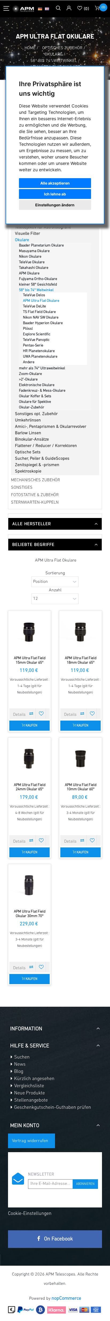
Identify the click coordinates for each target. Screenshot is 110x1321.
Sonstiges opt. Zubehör (36, 414)
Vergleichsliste (28, 1086)
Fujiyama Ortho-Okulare (38, 279)
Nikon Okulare (30, 257)
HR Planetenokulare (39, 351)
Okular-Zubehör (31, 407)
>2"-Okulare (28, 380)
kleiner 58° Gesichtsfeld (38, 285)
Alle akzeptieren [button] (55, 183)
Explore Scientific (36, 334)
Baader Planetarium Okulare (41, 246)
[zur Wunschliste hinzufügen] (41, 713)
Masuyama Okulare (34, 251)
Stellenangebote (30, 1100)
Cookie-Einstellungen (30, 1213)
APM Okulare (29, 273)
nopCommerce (66, 1298)
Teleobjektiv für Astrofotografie (43, 227)
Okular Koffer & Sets (35, 396)
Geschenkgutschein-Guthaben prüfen (52, 1107)
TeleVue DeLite (34, 306)
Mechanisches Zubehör (35, 480)
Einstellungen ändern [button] (54, 205)
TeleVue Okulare (32, 262)
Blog (18, 1071)
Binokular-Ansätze (32, 439)
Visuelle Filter (27, 234)
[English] (47, 9)
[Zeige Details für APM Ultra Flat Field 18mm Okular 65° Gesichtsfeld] (80, 632)
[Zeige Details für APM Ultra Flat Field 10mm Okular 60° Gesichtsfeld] (80, 759)
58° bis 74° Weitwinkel (36, 290)
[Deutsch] (40, 9)
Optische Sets (28, 452)
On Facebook (58, 1239)
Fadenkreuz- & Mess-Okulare (42, 391)
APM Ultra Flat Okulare (41, 301)
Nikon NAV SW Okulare (40, 318)
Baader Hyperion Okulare (43, 323)
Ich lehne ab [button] (55, 194)
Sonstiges (22, 488)
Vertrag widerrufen (30, 1141)
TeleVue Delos (34, 295)
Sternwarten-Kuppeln (34, 502)
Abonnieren (85, 1184)
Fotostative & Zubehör (35, 495)
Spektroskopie (28, 471)
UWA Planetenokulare (40, 357)
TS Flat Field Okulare (39, 312)
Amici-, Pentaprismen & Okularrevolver (50, 427)
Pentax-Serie (33, 346)
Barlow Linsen (28, 433)
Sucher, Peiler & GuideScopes (42, 459)
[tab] (55, 524)
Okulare (22, 240)
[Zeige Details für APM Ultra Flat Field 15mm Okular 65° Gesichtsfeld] (29, 632)
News (19, 1064)
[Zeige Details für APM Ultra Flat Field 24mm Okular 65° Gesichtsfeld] (29, 759)
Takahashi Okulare (33, 268)
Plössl (28, 329)
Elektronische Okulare (36, 385)
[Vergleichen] (31, 713)
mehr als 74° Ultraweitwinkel (42, 368)
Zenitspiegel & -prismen (37, 465)
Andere (28, 362)
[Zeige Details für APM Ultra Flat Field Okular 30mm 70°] (29, 885)
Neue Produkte (29, 1093)
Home (30, 48)
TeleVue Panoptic (36, 340)
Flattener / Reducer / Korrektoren (46, 446)
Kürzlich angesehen (33, 1079)
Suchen (21, 1057)
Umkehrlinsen (28, 420)
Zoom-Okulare (30, 374)
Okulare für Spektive (35, 402)
